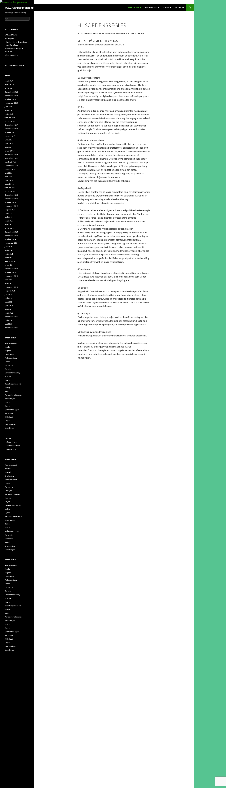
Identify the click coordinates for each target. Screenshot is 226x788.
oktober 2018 (10, 99)
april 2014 (9, 254)
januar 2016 (9, 191)
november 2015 (11, 199)
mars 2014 (9, 257)
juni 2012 (8, 298)
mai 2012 (8, 302)
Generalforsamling (12, 373)
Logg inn (8, 438)
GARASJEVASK (11, 35)
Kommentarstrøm (12, 445)
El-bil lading (9, 354)
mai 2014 (8, 250)
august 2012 (10, 291)
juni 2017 (8, 140)
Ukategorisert (10, 424)
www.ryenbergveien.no (19, 7)
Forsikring (9, 365)
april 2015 (9, 221)
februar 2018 (10, 117)
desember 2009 (11, 327)
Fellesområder (11, 358)
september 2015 (11, 206)
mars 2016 (9, 184)
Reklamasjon (10, 398)
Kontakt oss (151, 8)
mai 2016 (8, 176)
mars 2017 (9, 147)
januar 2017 (9, 151)
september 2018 (11, 103)
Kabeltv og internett (13, 384)
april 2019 (9, 81)
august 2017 (10, 136)
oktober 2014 (10, 239)
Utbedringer (10, 428)
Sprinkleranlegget (12, 409)
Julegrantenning (11, 55)
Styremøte (9, 413)
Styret (166, 8)
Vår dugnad (9, 38)
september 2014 (11, 243)
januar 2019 (9, 88)
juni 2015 (8, 213)
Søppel (7, 420)
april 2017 (9, 143)
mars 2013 (9, 283)
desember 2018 (11, 92)
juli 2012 (8, 294)
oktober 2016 (10, 162)
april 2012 (9, 305)
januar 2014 (9, 265)
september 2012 (11, 287)
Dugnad (8, 350)
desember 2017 (11, 125)
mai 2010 (8, 324)
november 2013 (11, 269)
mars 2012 (9, 309)
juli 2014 (8, 246)
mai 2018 (8, 110)
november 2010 (11, 316)
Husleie (8, 376)
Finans (7, 362)
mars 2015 (9, 224)
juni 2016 (8, 173)
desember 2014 (11, 232)
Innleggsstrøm (11, 442)
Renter (7, 402)
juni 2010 (8, 320)
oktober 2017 (10, 132)
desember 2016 (11, 154)
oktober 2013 (10, 272)
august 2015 (10, 210)
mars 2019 (9, 84)
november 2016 (11, 158)
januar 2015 (9, 228)
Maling (7, 387)
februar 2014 (10, 261)
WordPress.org (11, 449)
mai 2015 (8, 217)
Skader (7, 406)
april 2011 (9, 313)
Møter (7, 391)
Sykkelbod (9, 417)
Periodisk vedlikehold (13, 395)
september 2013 (11, 276)
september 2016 (11, 165)
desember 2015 (11, 195)
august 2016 (10, 169)
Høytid (7, 380)
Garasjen (8, 369)
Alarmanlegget (11, 343)
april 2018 (9, 114)
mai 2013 (8, 280)
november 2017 (11, 129)
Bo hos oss (133, 8)
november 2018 (11, 95)
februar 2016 (10, 187)
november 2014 (11, 235)
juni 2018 (8, 106)
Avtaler (8, 347)
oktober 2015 (10, 202)
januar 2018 (9, 121)
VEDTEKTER (179, 8)
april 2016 (9, 180)
